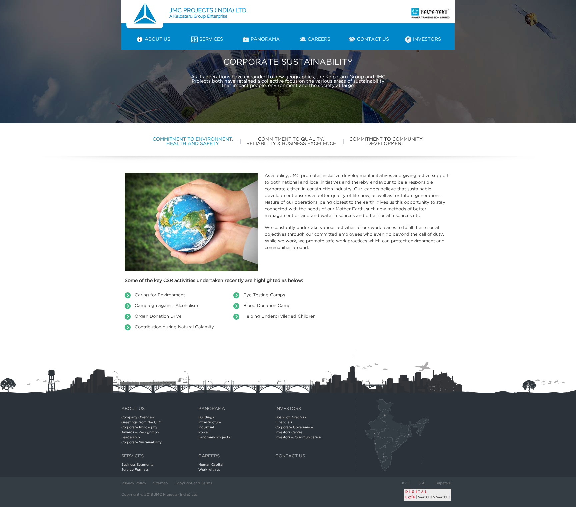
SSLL (423, 483)
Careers (209, 456)
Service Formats (135, 469)
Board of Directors (290, 417)
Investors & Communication (298, 437)
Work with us (209, 469)
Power (203, 432)
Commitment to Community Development (386, 141)
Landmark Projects (214, 437)
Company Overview (138, 417)
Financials (283, 422)
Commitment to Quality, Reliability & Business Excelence (291, 141)
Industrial (206, 427)
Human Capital (210, 464)
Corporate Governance (294, 427)
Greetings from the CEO (141, 422)
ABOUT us (133, 409)
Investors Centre (288, 432)
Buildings (206, 417)
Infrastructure (209, 422)
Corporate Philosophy (139, 427)
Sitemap (160, 483)
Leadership (130, 437)
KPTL (407, 483)
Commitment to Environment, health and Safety (193, 141)
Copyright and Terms (193, 483)
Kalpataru (442, 483)
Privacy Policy (133, 483)
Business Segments (137, 464)
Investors (288, 409)
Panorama (211, 409)
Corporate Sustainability (141, 442)
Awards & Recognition (140, 432)
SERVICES (132, 456)
